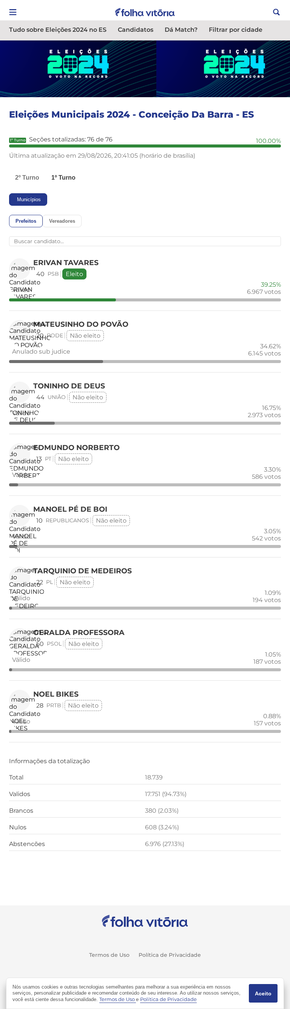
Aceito (263, 993)
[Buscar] (112, 241)
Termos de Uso (109, 955)
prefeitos (25, 221)
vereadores (62, 221)
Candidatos (135, 30)
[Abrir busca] (276, 12)
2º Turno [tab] (27, 177)
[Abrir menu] (13, 12)
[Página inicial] (145, 921)
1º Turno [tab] (63, 177)
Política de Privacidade (170, 955)
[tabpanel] (145, 522)
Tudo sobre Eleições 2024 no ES (57, 30)
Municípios (29, 199)
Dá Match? (181, 30)
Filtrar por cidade (235, 30)
